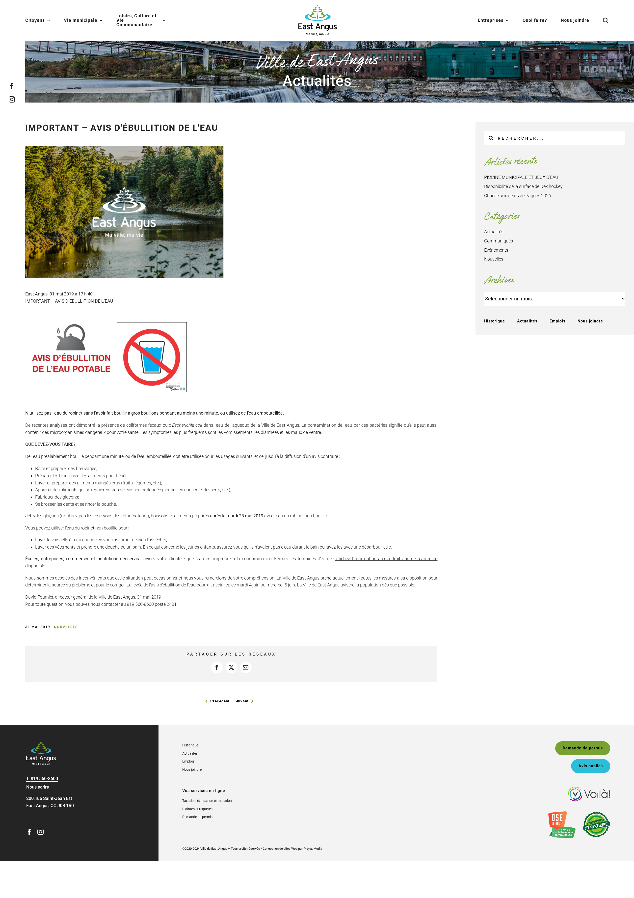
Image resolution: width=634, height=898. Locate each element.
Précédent (220, 701)
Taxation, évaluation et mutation (207, 801)
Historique (494, 321)
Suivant (242, 701)
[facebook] (12, 86)
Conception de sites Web (280, 848)
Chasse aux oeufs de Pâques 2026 (517, 195)
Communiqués (498, 240)
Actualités (493, 231)
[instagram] (12, 99)
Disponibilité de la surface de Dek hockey (523, 186)
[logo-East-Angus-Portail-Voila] (589, 789)
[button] (600, 20)
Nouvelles (66, 627)
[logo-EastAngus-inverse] (41, 743)
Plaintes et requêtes (197, 809)
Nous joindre (590, 321)
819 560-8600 (44, 778)
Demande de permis (197, 817)
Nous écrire (37, 787)
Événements (496, 250)
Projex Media (313, 848)
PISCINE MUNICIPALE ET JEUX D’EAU (521, 177)
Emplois (557, 321)
